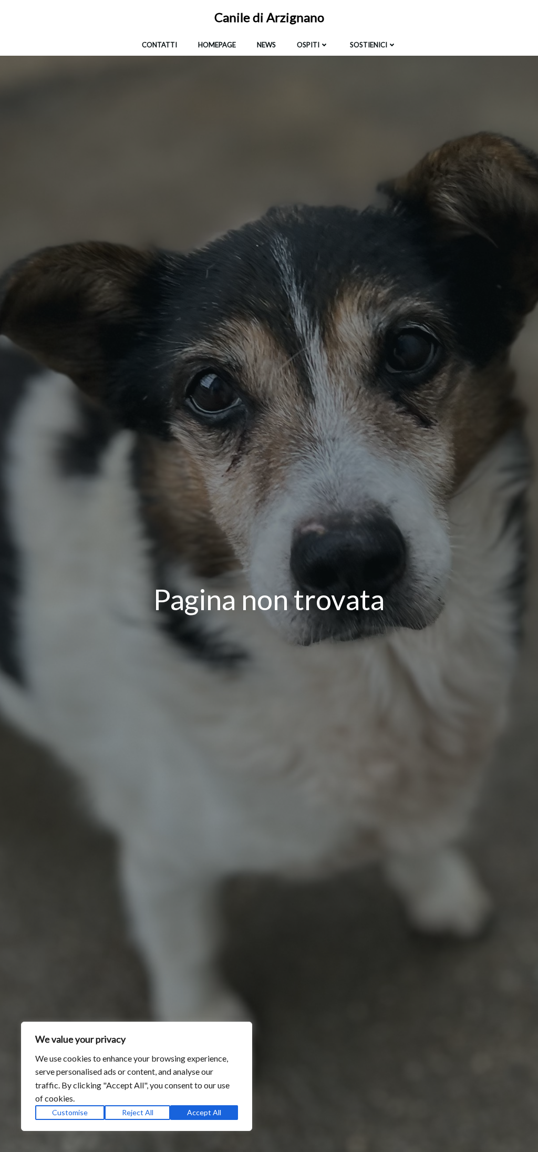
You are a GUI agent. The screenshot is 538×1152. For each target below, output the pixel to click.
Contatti (159, 44)
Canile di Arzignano (269, 17)
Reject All (137, 1112)
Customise (70, 1112)
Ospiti (308, 44)
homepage (217, 44)
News (266, 44)
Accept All (204, 1112)
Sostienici (368, 44)
